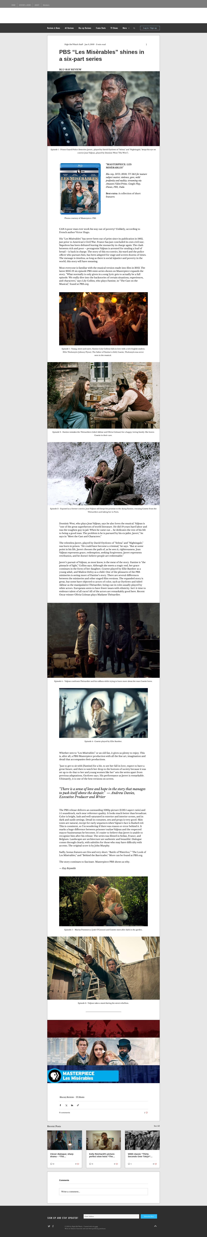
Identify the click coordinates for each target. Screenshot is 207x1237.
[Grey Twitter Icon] (49, 1226)
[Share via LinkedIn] (72, 1105)
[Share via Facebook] (60, 1105)
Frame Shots (101, 28)
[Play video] (103, 1051)
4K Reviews (69, 28)
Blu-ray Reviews (85, 28)
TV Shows (114, 28)
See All (157, 1126)
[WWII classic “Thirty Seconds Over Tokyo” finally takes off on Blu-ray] (142, 1140)
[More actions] (146, 44)
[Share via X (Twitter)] (66, 1105)
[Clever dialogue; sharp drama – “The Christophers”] (64, 1140)
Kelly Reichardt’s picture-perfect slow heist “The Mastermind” (102, 1155)
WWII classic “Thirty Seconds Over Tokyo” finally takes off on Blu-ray (141, 1155)
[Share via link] (78, 1105)
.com (96, 1226)
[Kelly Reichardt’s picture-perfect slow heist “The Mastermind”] (103, 1140)
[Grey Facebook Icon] (53, 1226)
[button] (134, 28)
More (125, 28)
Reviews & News (53, 28)
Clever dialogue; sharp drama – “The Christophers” (61, 1155)
